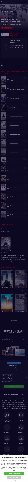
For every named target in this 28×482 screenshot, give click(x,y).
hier (14, 470)
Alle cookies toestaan (14, 473)
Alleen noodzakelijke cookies (14, 480)
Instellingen (14, 477)
